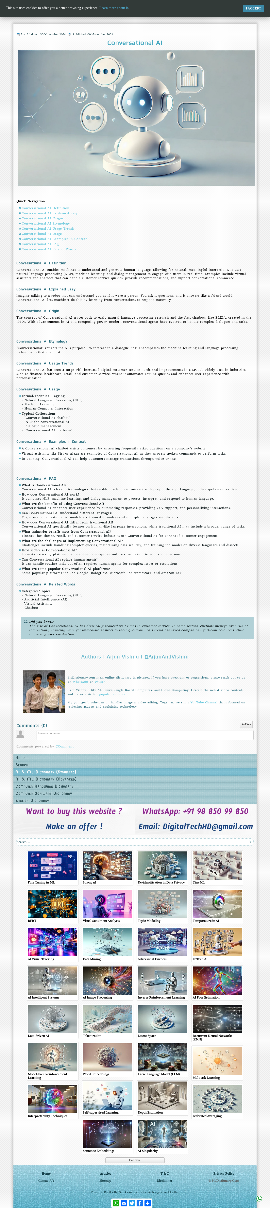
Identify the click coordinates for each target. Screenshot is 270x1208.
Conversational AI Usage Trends (48, 228)
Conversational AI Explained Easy (50, 213)
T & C (164, 1173)
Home (20, 757)
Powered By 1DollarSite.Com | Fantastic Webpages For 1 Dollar (135, 1192)
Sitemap (105, 1181)
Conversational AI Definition (45, 208)
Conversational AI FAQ (40, 244)
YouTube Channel (204, 702)
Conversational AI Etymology (46, 223)
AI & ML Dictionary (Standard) (45, 772)
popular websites (112, 694)
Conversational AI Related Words (49, 249)
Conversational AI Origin (42, 218)
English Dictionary (32, 800)
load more (135, 1160)
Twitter (99, 681)
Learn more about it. (114, 8)
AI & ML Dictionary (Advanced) (46, 779)
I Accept (253, 8)
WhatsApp (80, 681)
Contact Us (46, 1181)
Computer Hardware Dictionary (44, 786)
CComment (65, 746)
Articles (105, 1173)
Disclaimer (164, 1181)
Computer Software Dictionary (43, 793)
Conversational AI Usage (42, 234)
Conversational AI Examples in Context (54, 239)
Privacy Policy (223, 1173)
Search (21, 765)
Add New (246, 724)
